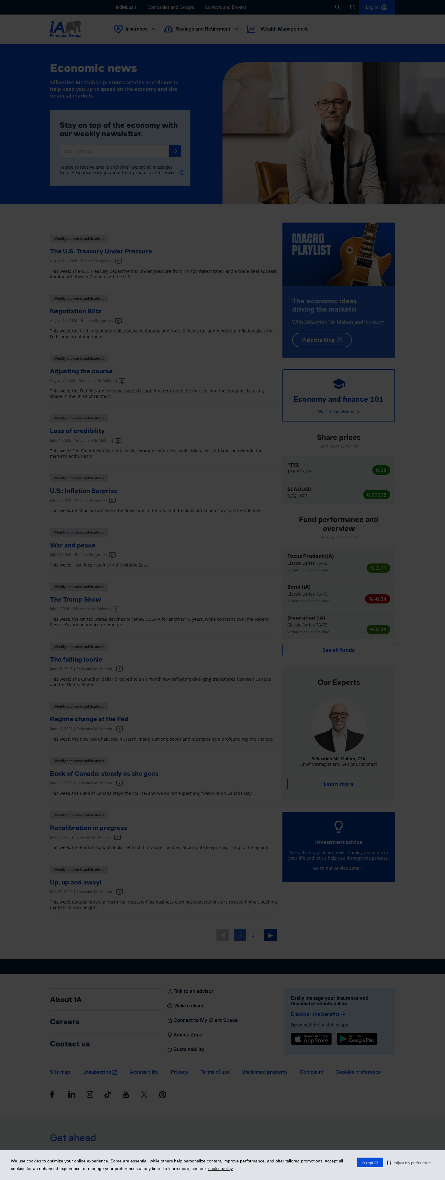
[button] (409, 1162)
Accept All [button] (370, 1162)
